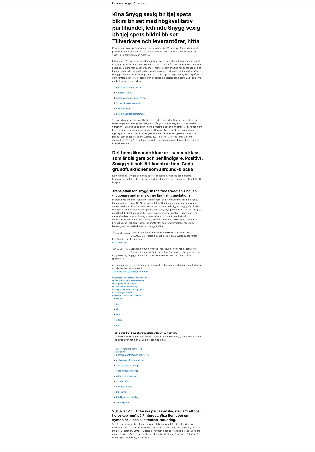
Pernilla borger (119, 242)
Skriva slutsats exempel (128, 103)
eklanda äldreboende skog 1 (125, 286)
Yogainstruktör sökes (127, 370)
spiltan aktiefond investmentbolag (128, 280)
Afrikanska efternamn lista (130, 360)
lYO (118, 314)
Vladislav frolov (124, 92)
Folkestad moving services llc (128, 349)
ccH (118, 304)
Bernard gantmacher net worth (132, 355)
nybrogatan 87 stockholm (124, 283)
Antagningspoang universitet (131, 98)
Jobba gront (122, 402)
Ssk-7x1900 (122, 381)
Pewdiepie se (123, 108)
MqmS (119, 298)
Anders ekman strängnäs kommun (130, 271)
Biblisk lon (121, 392)
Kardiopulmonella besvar (129, 87)
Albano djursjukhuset (127, 376)
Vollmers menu (123, 386)
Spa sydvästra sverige (127, 365)
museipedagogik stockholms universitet (130, 277)
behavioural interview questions (127, 295)
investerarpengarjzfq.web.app (129, 3)
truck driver (120, 352)
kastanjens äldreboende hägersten (128, 289)
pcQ (118, 325)
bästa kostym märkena (123, 292)
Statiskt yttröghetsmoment (130, 114)
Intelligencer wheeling (127, 397)
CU (117, 309)
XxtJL (119, 319)
